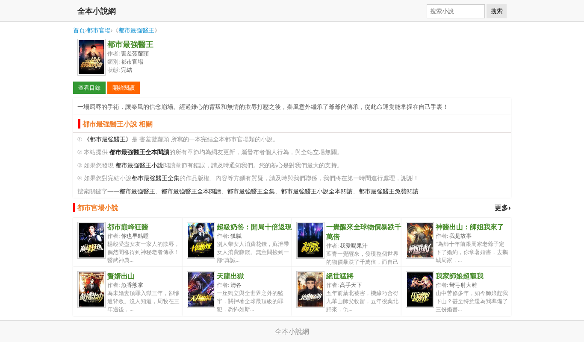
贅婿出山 (121, 276)
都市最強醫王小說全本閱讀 (317, 191)
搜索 (497, 11)
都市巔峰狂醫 (127, 226)
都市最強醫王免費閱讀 (389, 191)
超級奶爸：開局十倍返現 (254, 226)
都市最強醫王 (136, 30)
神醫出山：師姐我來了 (470, 226)
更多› (503, 207)
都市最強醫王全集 (156, 178)
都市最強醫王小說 (139, 165)
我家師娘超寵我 (460, 276)
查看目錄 (89, 87)
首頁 (79, 30)
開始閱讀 (123, 87)
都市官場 (99, 30)
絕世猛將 (340, 276)
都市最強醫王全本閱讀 (191, 191)
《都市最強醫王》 (108, 139)
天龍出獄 (230, 276)
